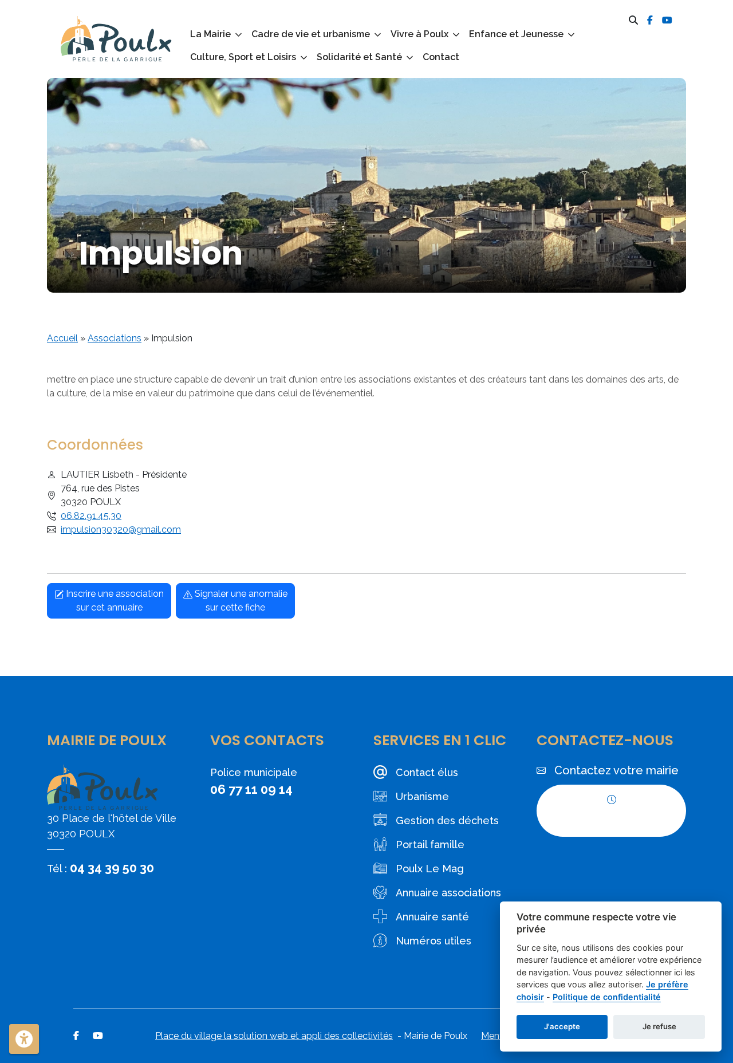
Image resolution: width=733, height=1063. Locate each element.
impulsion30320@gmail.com (121, 529)
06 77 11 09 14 (251, 789)
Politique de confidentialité (607, 997)
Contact (441, 57)
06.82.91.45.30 (91, 515)
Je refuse (659, 1026)
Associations (114, 338)
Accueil (62, 338)
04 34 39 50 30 (112, 867)
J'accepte (562, 1026)
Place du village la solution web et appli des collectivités (274, 1035)
